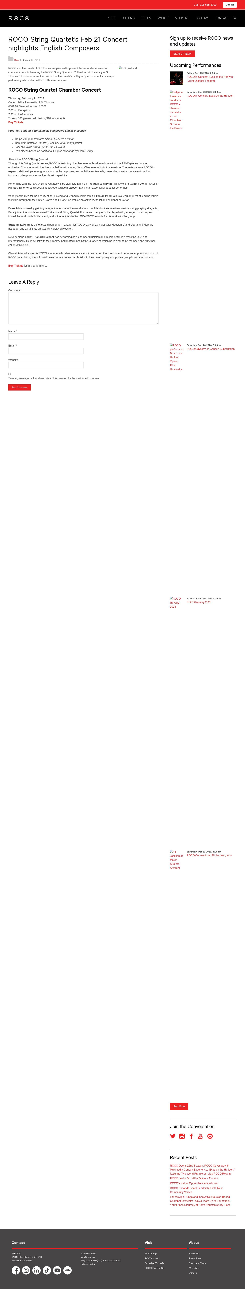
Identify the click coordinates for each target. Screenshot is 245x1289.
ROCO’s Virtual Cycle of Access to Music (194, 1183)
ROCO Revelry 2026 (199, 602)
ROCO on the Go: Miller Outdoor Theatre (194, 1178)
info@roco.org (88, 1257)
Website (13, 360)
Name (12, 331)
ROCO (19, 18)
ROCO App (151, 1253)
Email (12, 345)
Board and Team (197, 1263)
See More (179, 1106)
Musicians (194, 1268)
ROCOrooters (152, 1258)
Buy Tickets (15, 122)
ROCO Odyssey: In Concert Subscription (211, 349)
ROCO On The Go (154, 1268)
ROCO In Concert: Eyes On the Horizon (210, 95)
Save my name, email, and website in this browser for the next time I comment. (54, 378)
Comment (15, 290)
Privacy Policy (88, 1264)
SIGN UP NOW (182, 53)
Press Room (195, 1258)
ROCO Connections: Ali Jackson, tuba (209, 855)
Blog (16, 60)
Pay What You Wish (155, 1263)
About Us (194, 1253)
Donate (230, 4)
